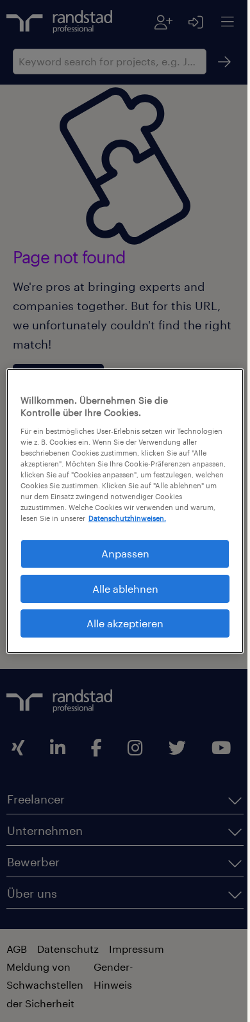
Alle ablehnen (120, 594)
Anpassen (120, 559)
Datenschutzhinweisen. (87, 524)
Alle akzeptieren (120, 629)
